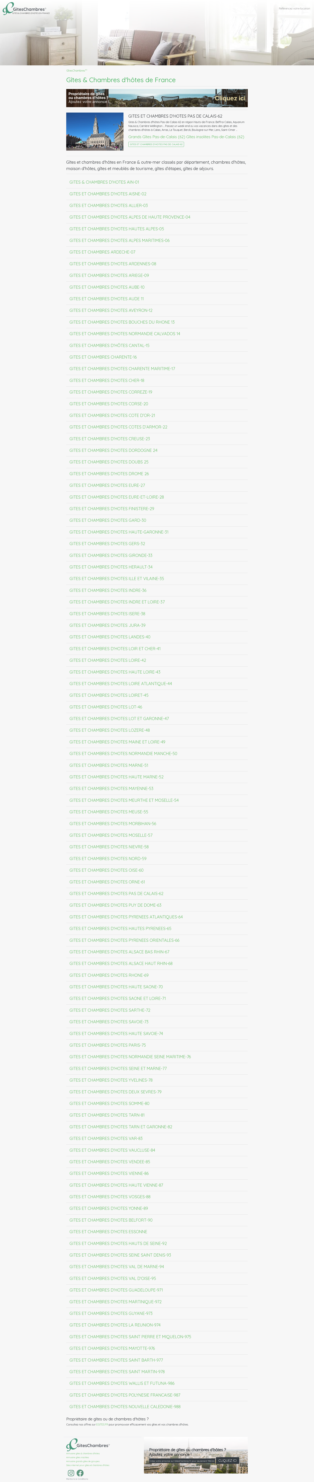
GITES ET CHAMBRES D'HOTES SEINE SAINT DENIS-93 (120, 1255)
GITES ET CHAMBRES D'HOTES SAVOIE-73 (109, 1021)
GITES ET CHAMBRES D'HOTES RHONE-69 (109, 975)
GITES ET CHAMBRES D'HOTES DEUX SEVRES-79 (116, 1091)
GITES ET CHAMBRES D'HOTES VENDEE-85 (110, 1161)
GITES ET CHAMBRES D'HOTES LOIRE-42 (108, 660)
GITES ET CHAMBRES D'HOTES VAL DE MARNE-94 (117, 1266)
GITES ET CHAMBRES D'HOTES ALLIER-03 (109, 205)
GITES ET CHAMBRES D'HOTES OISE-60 (107, 870)
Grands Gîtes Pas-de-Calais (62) (156, 136)
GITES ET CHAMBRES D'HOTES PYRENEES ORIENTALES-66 (124, 940)
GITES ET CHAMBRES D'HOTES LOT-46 (106, 706)
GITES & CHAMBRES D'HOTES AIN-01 (104, 182)
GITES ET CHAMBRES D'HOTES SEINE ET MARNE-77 (118, 1068)
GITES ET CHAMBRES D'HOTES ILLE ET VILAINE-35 (117, 578)
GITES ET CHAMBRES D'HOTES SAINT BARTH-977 (116, 1360)
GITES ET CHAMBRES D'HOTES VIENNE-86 (109, 1173)
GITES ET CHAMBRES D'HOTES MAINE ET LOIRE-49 (117, 741)
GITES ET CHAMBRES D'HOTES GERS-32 (107, 543)
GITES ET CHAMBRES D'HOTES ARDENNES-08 (113, 263)
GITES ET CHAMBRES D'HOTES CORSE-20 (109, 403)
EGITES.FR (102, 1424)
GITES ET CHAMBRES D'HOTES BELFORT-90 (111, 1220)
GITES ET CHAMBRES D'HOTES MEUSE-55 (109, 811)
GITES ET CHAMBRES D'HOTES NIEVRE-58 (109, 846)
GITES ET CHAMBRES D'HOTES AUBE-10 (107, 287)
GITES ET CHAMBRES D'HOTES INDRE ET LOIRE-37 (117, 601)
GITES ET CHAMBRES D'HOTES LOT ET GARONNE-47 (119, 718)
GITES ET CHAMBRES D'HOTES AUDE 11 (107, 298)
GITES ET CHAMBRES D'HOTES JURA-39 (108, 625)
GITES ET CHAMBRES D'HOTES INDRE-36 (108, 590)
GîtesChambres (76, 70)
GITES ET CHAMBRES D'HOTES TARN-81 (107, 1115)
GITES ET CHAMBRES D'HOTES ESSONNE (108, 1231)
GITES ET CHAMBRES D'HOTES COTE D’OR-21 (112, 415)
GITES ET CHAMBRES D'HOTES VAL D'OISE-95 (113, 1278)
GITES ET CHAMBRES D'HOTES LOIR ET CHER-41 (115, 648)
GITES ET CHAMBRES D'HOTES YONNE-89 (109, 1208)
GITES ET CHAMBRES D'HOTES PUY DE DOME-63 (115, 905)
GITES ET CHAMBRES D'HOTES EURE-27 (107, 485)
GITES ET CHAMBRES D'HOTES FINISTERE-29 (112, 508)
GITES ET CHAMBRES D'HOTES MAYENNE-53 (111, 788)
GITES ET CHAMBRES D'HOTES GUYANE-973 (111, 1313)
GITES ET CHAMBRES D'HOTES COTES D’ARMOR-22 (118, 426)
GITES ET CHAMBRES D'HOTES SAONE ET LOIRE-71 (118, 998)
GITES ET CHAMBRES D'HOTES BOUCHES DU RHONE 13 (122, 322)
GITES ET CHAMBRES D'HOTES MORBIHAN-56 (113, 823)
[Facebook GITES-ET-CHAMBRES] (79, 1474)
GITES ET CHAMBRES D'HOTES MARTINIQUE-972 (116, 1301)
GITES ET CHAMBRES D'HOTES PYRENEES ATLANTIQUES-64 (126, 916)
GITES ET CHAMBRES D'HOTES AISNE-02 (108, 193)
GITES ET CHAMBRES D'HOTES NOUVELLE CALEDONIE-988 (125, 1406)
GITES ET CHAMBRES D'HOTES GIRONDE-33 (111, 555)
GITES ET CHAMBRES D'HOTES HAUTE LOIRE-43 (115, 672)
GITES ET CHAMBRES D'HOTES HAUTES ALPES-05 (117, 228)
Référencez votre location (294, 8)
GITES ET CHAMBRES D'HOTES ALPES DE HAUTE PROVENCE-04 (130, 217)
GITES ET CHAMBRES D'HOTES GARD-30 (108, 520)
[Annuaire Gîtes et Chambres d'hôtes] (88, 1444)
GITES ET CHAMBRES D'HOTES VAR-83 (106, 1138)
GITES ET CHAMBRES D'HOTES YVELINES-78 (111, 1080)
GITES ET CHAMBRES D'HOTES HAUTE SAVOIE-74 (116, 1033)
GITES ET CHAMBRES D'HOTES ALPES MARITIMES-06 (120, 240)
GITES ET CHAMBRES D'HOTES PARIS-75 (108, 1045)
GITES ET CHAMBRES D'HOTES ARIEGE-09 (109, 275)
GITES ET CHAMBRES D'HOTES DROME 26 (109, 473)
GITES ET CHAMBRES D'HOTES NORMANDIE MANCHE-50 (123, 753)
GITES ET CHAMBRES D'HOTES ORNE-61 (107, 881)
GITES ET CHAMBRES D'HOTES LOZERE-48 (110, 730)
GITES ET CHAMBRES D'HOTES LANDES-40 (110, 636)
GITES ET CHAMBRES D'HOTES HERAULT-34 (111, 566)
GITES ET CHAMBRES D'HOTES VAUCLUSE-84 (112, 1150)
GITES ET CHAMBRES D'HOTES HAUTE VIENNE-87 (116, 1185)
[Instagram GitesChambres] (70, 1474)
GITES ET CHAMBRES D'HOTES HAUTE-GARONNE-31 (119, 532)
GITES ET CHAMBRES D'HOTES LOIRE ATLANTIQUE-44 (121, 683)
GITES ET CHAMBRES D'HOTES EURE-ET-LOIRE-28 (117, 497)
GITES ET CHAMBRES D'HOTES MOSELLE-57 (111, 835)
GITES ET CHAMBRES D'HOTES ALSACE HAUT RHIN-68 (121, 963)
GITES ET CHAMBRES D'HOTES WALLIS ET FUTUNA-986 (122, 1383)
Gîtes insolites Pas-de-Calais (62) (215, 136)
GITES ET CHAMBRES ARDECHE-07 (102, 252)
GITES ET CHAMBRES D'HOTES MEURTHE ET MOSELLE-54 (124, 800)
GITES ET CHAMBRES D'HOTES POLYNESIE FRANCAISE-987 (125, 1395)
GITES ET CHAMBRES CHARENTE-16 (103, 357)
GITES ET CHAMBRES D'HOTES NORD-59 (108, 858)
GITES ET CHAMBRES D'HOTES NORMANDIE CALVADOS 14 (125, 333)
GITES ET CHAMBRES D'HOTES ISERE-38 (107, 613)
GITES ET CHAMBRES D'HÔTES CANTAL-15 (109, 345)
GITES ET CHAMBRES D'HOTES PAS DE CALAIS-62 (156, 144)
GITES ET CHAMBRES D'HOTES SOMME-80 (109, 1103)
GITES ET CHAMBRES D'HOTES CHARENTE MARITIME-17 (122, 368)
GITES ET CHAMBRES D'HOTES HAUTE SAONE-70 (116, 986)
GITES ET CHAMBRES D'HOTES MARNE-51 (109, 765)
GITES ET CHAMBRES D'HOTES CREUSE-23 (110, 438)
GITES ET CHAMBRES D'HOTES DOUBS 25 (109, 461)
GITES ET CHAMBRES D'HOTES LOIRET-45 (109, 695)
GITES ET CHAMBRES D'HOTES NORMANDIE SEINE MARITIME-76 (130, 1056)
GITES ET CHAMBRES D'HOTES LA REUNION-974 (115, 1324)
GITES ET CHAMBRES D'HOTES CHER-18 (107, 380)
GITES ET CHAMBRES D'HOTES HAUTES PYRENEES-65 (120, 928)
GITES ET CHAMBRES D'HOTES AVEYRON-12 (111, 310)
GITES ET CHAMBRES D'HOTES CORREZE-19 (111, 392)
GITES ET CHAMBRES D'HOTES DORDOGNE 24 (113, 450)
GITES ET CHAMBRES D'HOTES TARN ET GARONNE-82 (121, 1126)
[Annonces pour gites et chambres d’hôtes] (157, 97)
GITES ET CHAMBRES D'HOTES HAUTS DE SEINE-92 (118, 1243)
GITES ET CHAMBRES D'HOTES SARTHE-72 (110, 1010)
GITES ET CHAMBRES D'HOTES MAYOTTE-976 (112, 1348)
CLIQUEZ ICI (227, 1460)
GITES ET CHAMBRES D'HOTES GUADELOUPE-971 (116, 1290)
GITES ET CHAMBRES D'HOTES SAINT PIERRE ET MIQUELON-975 (130, 1336)
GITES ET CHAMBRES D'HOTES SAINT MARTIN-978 (117, 1371)
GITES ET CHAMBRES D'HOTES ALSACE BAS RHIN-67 (119, 951)
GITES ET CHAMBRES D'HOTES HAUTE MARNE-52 (117, 776)
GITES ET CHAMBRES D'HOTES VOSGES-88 (110, 1196)
